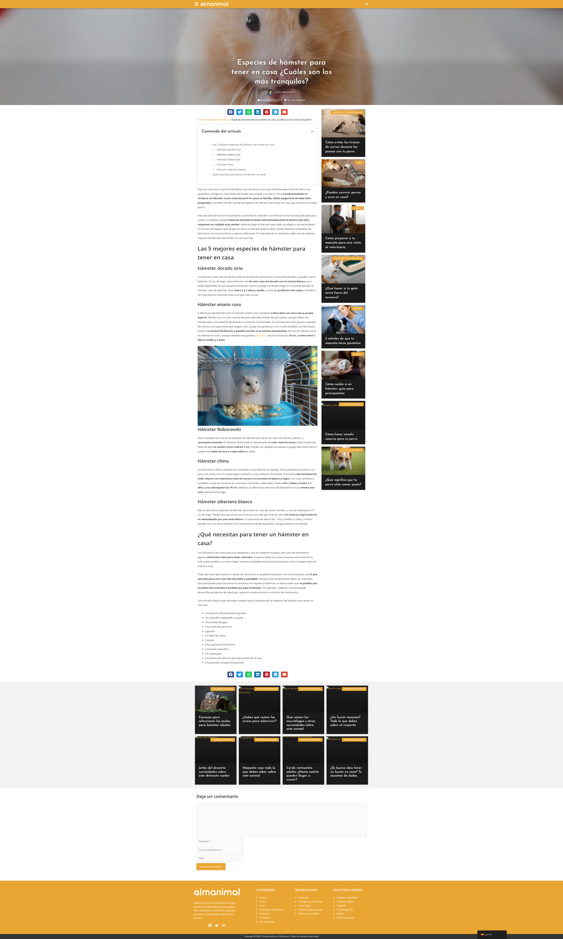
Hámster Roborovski (228, 159)
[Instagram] (223, 925)
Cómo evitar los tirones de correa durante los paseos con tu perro (342, 147)
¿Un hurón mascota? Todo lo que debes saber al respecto (345, 721)
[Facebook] (210, 925)
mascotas (260, 335)
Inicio (201, 119)
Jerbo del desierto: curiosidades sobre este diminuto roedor (214, 771)
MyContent (284, 936)
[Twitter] (216, 925)
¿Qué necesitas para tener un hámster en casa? (239, 174)
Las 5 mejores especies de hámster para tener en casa (243, 144)
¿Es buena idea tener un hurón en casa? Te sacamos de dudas (346, 771)
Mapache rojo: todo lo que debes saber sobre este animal (259, 771)
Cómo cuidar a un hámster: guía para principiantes (339, 389)
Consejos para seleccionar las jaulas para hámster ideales (214, 721)
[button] (196, 4)
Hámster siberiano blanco (231, 169)
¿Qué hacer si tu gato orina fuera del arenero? (341, 293)
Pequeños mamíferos (218, 119)
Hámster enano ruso (228, 154)
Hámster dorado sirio (229, 149)
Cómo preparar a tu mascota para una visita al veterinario (343, 243)
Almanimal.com (270, 936)
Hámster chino (225, 164)
